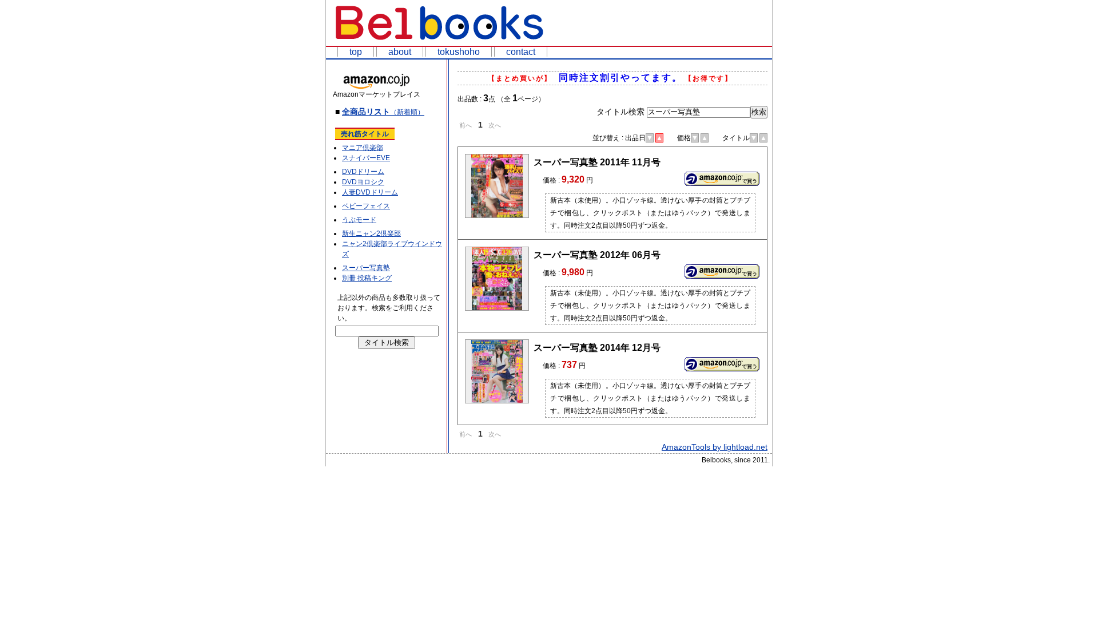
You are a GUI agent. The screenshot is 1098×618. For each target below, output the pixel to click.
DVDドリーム (363, 172)
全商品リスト (383, 111)
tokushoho (458, 52)
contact (520, 52)
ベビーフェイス (366, 206)
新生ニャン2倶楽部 (371, 233)
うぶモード (359, 220)
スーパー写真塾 (366, 268)
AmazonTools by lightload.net (714, 446)
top (355, 52)
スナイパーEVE (366, 158)
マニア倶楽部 (362, 148)
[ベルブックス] (440, 42)
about (399, 52)
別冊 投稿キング (367, 278)
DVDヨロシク (363, 182)
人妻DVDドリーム (370, 192)
